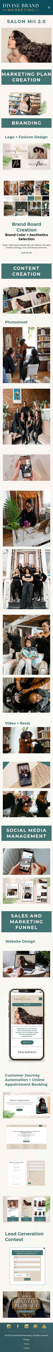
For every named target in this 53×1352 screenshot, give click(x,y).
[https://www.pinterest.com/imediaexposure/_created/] (35, 1326)
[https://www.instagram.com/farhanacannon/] (9, 1326)
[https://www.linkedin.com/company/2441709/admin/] (26, 1326)
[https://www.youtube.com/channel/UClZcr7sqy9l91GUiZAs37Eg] (44, 1326)
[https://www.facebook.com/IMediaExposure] (17, 1326)
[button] (48, 7)
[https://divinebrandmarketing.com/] (21, 7)
